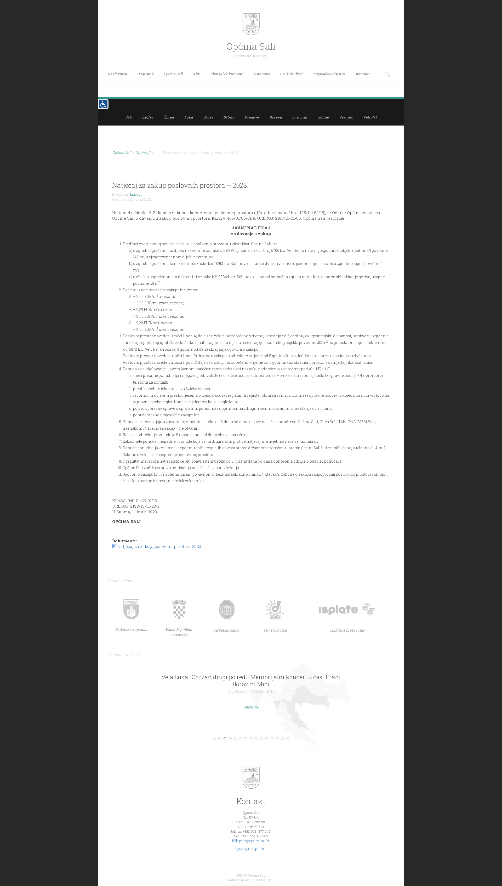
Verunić (346, 117)
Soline (323, 117)
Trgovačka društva (329, 73)
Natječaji (135, 194)
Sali (128, 117)
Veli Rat (370, 117)
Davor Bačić (265, 880)
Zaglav (148, 117)
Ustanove (261, 73)
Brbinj (228, 117)
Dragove (251, 117)
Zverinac (300, 117)
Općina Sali (173, 73)
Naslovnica (117, 73)
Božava (275, 117)
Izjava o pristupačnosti (251, 849)
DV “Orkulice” (291, 73)
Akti (196, 73)
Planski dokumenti (226, 73)
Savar (208, 117)
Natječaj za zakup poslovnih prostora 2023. (159, 546)
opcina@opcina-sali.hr (254, 841)
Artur (249, 880)
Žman (169, 117)
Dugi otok (145, 73)
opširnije (250, 707)
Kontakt (362, 73)
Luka (188, 117)
